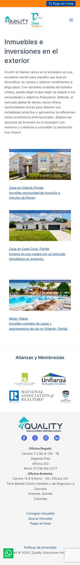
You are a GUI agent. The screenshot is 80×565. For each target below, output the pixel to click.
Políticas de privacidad (40, 547)
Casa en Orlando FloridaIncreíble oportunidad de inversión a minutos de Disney (34, 192)
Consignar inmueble (40, 513)
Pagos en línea (40, 523)
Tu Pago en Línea (60, 3)
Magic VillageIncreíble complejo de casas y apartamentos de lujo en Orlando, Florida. (38, 323)
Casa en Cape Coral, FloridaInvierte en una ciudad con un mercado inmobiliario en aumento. (37, 254)
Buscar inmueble (40, 518)
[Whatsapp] (8, 553)
